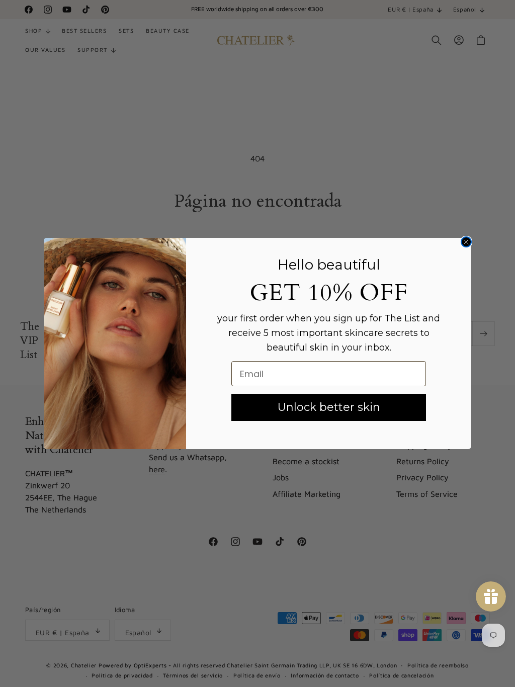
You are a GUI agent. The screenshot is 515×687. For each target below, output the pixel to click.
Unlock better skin (329, 407)
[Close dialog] (466, 242)
